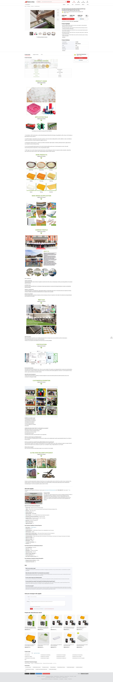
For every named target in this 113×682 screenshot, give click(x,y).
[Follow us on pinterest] (86, 673)
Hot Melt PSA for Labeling (28, 656)
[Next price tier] (88, 15)
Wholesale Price (62, 676)
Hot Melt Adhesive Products (61, 667)
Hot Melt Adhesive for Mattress (60, 656)
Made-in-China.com (52, 677)
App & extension (77, 4)
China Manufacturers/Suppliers (49, 676)
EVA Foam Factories (28, 667)
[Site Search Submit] (68, 2)
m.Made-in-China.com (58, 677)
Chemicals (28, 6)
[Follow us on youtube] (85, 673)
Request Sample (76, 21)
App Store (27, 673)
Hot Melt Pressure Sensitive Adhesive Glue (41, 669)
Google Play (32, 673)
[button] (65, 1)
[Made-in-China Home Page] (29, 2)
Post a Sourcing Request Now (49, 608)
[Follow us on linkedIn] (87, 673)
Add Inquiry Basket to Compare (42, 37)
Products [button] (39, 1)
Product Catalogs (37, 653)
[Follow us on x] (82, 673)
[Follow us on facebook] (81, 673)
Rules (87, 4)
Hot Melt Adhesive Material (70, 667)
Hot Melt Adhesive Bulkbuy (52, 669)
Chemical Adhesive (52, 667)
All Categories (28, 4)
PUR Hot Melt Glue (27, 654)
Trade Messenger (38, 673)
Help (72, 4)
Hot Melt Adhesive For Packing (29, 669)
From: (29, 596)
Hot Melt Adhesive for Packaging (60, 654)
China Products (43, 676)
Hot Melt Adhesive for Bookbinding (45, 654)
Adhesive (32, 6)
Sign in (87, 2)
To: (29, 599)
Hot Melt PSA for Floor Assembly (76, 656)
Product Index (71, 676)
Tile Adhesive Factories (45, 667)
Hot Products (38, 676)
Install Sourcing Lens (47, 673)
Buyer (68, 4)
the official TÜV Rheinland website (50, 490)
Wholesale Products (56, 676)
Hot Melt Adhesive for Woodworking (77, 654)
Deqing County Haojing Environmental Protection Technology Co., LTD (73, 11)
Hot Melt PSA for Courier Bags (45, 656)
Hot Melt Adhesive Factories (36, 667)
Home (25, 6)
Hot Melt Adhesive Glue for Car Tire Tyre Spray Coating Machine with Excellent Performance (69, 628)
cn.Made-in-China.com (64, 677)
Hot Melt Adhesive (33, 527)
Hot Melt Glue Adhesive (79, 667)
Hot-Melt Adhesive (37, 6)
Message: (28, 601)
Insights (75, 676)
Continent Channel (67, 676)
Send (31, 608)
